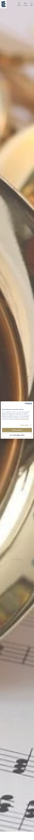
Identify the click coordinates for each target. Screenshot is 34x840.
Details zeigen (24, 425)
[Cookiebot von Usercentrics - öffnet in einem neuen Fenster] (25, 404)
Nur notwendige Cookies (17, 435)
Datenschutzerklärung (22, 419)
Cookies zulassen (17, 430)
